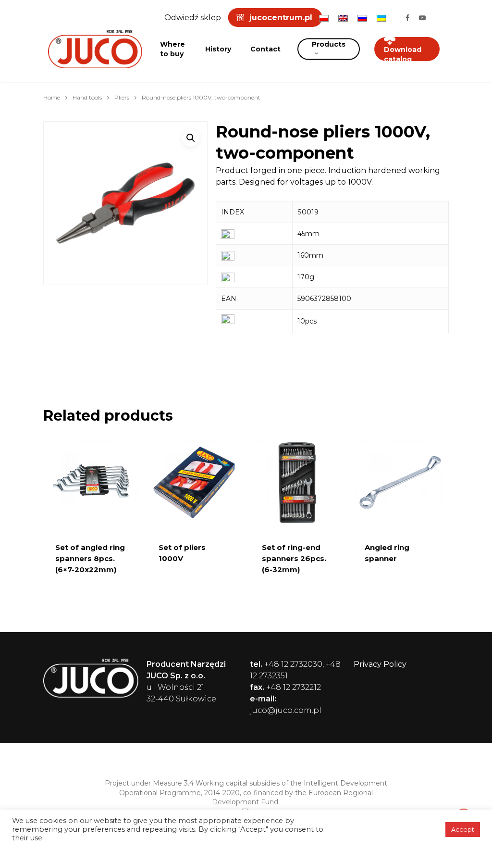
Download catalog (402, 54)
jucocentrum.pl (280, 17)
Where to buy (172, 49)
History (218, 49)
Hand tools (87, 97)
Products (328, 44)
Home (51, 97)
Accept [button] (462, 829)
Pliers (121, 97)
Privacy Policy (380, 664)
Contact (265, 49)
